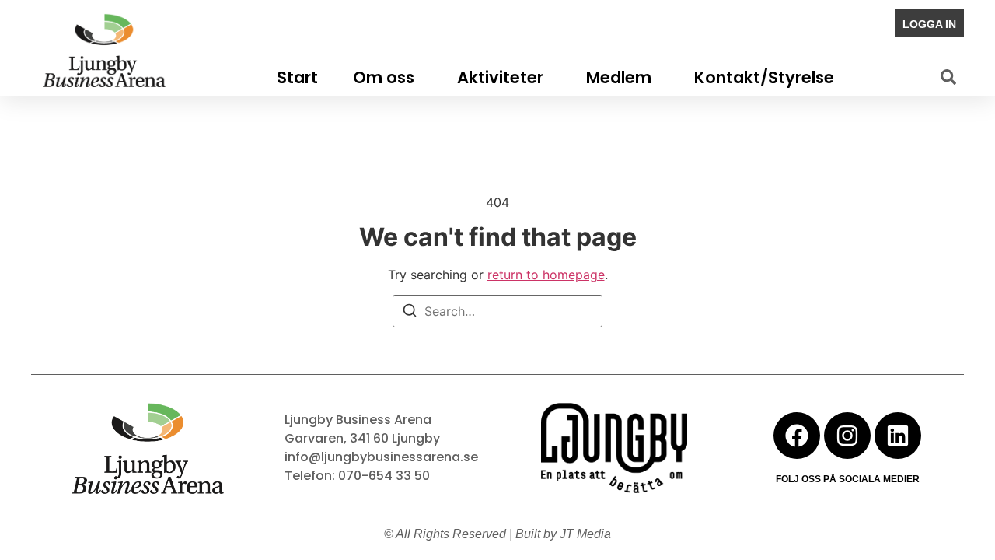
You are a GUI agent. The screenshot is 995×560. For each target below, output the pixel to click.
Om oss (383, 77)
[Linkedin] (898, 435)
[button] (948, 77)
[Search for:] (497, 311)
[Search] (409, 312)
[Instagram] (847, 435)
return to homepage (546, 274)
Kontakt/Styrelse (764, 77)
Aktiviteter (500, 77)
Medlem (618, 77)
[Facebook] (796, 435)
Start (297, 77)
